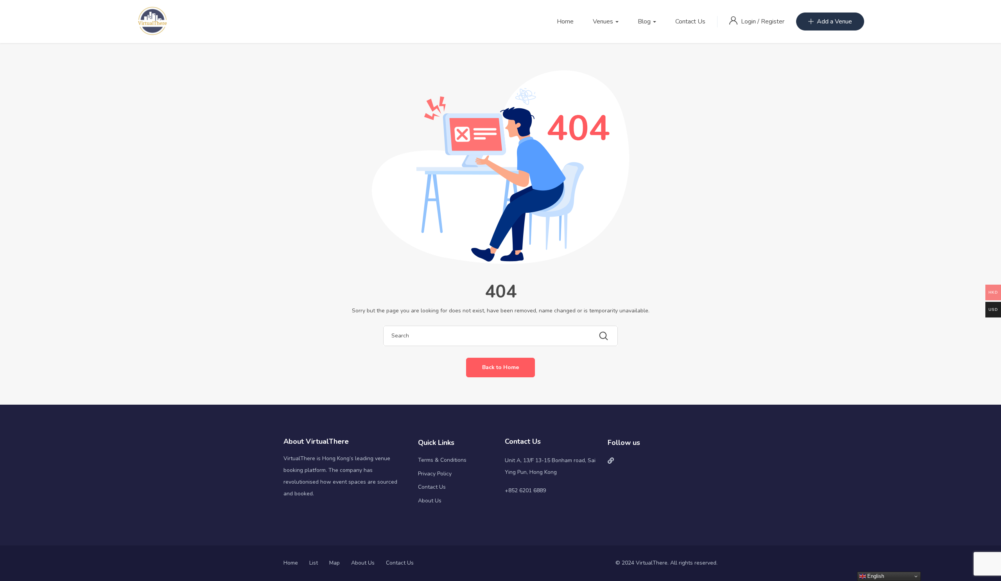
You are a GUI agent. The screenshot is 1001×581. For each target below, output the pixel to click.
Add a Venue (834, 21)
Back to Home (500, 367)
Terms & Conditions (442, 460)
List (313, 563)
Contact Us (690, 21)
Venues (604, 21)
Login (749, 21)
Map (334, 563)
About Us (429, 500)
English (875, 576)
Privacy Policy (435, 473)
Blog (645, 21)
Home (565, 21)
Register (772, 21)
